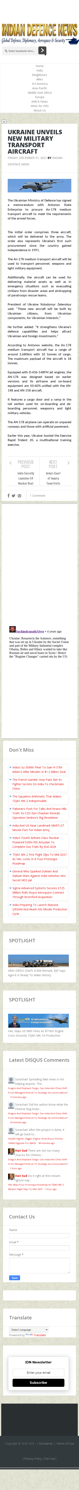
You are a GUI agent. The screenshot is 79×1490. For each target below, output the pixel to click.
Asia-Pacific (39, 88)
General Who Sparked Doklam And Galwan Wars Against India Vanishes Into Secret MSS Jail (39, 875)
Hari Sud (21, 1150)
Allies (39, 79)
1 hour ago (16, 1168)
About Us (40, 110)
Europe (39, 97)
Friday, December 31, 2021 (27, 158)
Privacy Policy (33, 1459)
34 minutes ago (46, 1143)
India (39, 70)
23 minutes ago (18, 1122)
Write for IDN (39, 106)
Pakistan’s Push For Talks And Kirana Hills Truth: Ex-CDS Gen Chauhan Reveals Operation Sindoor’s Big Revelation (39, 813)
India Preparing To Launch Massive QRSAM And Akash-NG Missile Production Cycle (39, 909)
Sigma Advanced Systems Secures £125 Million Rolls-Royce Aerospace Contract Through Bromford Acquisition (38, 892)
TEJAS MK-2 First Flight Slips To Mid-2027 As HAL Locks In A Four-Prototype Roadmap (39, 859)
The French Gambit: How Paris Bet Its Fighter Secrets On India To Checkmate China (38, 784)
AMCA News (39, 101)
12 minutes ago (18, 1097)
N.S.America (40, 84)
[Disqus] (39, 565)
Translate (40, 1335)
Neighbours (39, 75)
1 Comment (37, 495)
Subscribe (38, 1383)
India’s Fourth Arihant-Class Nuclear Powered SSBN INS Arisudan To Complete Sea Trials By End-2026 (35, 842)
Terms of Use (65, 1443)
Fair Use (49, 1459)
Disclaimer (46, 1443)
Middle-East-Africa (40, 92)
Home (40, 66)
